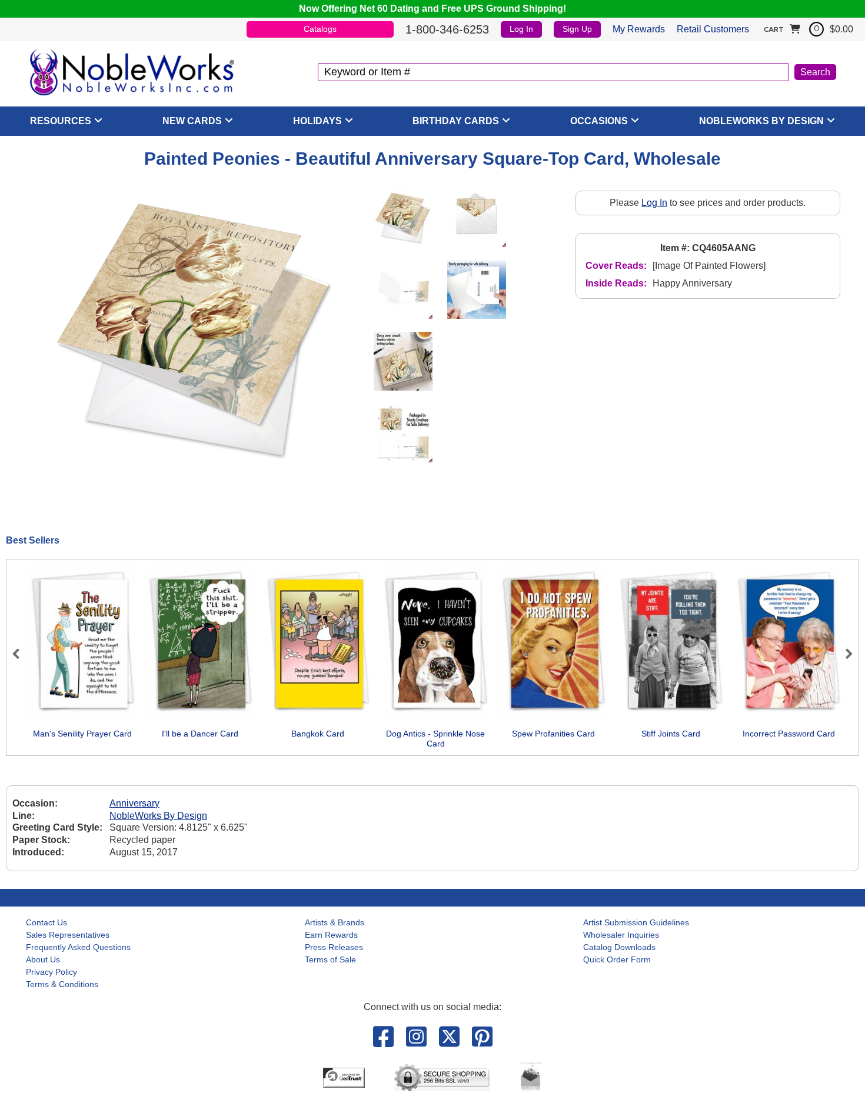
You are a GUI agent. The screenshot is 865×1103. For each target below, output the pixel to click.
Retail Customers (713, 29)
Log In (521, 29)
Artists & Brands (334, 922)
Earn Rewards (331, 934)
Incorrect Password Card (789, 733)
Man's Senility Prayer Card (82, 733)
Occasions (599, 121)
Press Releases (334, 947)
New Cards (192, 121)
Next (844, 653)
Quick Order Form (617, 959)
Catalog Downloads (619, 947)
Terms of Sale (330, 959)
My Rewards (639, 29)
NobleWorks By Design (761, 121)
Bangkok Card (317, 733)
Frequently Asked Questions (78, 947)
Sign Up (577, 29)
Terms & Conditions (62, 984)
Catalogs (320, 29)
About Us (43, 959)
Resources (60, 121)
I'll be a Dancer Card (200, 733)
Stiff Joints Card (670, 733)
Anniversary (134, 803)
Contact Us (46, 922)
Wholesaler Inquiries (621, 934)
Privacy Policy (51, 972)
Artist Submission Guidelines (636, 922)
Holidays (317, 121)
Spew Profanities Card (553, 733)
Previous (21, 653)
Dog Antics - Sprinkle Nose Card (435, 739)
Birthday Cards (455, 121)
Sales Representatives (67, 934)
